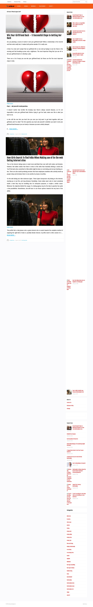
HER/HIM (25, 6)
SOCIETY (51, 6)
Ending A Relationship (71, 546)
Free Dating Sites (24, 240)
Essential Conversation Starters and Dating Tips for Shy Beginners (79, 32)
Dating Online (69, 534)
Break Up (68, 519)
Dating (68, 528)
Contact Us (9, 1)
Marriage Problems (70, 567)
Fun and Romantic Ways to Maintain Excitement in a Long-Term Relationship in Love (78, 16)
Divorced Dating (70, 543)
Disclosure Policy (17, 1)
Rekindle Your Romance (71, 434)
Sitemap (24, 1)
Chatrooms (69, 522)
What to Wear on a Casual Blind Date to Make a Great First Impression (79, 24)
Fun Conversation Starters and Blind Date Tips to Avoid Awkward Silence (79, 171)
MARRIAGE (33, 6)
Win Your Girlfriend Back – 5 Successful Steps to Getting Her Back (34, 36)
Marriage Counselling (71, 564)
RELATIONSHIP (42, 6)
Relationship (69, 580)
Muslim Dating (69, 570)
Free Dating (69, 549)
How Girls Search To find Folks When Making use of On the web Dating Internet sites (35, 159)
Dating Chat (69, 531)
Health (68, 555)
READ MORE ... (13, 129)
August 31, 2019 (18, 134)
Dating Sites (69, 537)
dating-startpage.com (12, 604)
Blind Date (69, 516)
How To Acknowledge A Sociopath (79, 463)
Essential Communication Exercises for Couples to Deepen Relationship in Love (79, 61)
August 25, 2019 (18, 240)
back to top (85, 604)
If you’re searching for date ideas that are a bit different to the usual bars (79, 495)
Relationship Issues (70, 586)
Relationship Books (70, 583)
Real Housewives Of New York (72, 438)
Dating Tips (69, 540)
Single (68, 592)
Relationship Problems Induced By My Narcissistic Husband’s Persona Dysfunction (79, 471)
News (68, 573)
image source (10, 103)
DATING (18, 6)
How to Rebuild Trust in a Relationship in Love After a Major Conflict (79, 40)
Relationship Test (24, 134)
